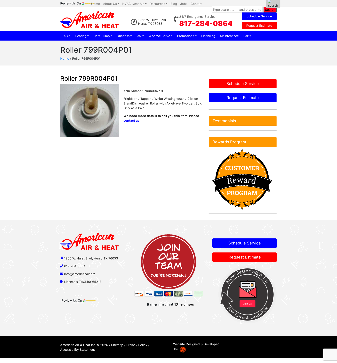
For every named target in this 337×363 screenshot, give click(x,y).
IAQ (139, 36)
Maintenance (229, 36)
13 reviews (184, 304)
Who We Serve (159, 36)
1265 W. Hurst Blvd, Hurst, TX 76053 (91, 258)
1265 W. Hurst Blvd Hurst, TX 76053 (152, 22)
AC (66, 36)
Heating (80, 36)
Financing (208, 36)
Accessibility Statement (77, 349)
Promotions (185, 36)
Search (270, 10)
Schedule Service (259, 16)
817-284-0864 (205, 23)
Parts (247, 36)
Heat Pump (101, 36)
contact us (131, 120)
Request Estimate (259, 25)
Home (64, 58)
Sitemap (117, 345)
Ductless (123, 36)
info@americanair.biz (79, 274)
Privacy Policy (136, 345)
